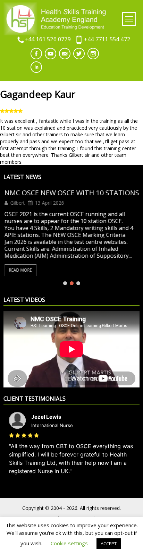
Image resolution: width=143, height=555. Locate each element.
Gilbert (16, 203)
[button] (129, 19)
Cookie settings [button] (69, 543)
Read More (19, 270)
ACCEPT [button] (109, 543)
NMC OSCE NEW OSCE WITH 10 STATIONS (70, 193)
